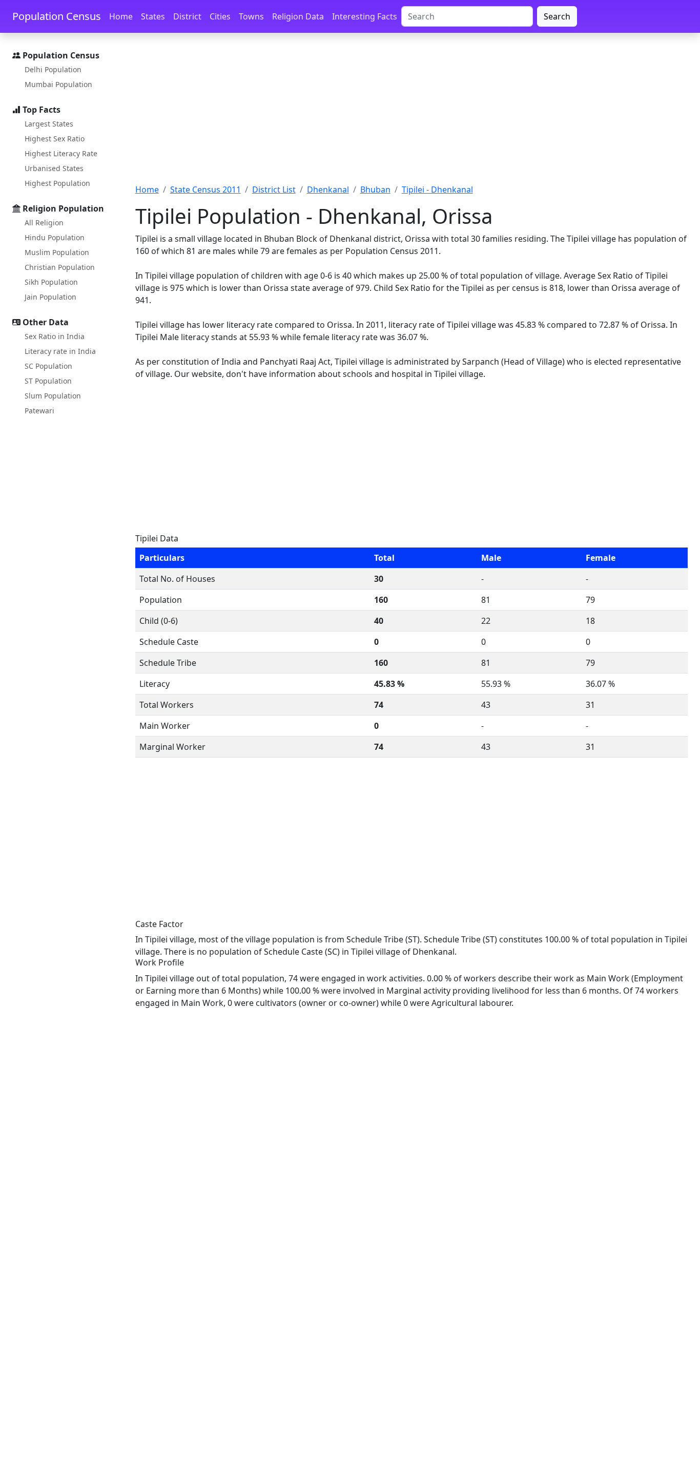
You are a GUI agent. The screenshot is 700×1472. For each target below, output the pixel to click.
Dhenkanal (328, 189)
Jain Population (50, 297)
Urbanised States (54, 168)
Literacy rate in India (60, 351)
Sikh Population (51, 282)
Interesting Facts (364, 16)
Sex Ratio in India (55, 336)
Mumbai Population (58, 84)
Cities (220, 16)
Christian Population (60, 267)
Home (121, 16)
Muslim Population (57, 252)
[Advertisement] (411, 114)
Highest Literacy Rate (61, 153)
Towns (251, 16)
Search (557, 16)
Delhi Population (53, 69)
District (187, 16)
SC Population (48, 366)
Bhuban (375, 189)
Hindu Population (55, 237)
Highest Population (57, 183)
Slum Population (53, 396)
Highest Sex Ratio (55, 138)
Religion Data (298, 16)
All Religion (44, 222)
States (153, 16)
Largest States (49, 124)
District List (274, 189)
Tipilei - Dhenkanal (437, 189)
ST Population (48, 381)
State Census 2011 (205, 189)
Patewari (39, 410)
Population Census (56, 16)
